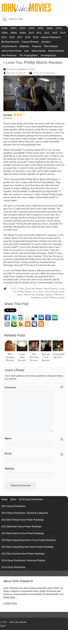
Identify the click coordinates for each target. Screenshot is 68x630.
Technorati (14, 324)
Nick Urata (29, 294)
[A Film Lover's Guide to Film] (26, 11)
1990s (13, 32)
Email (28, 318)
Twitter (14, 318)
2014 (62, 32)
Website (9, 468)
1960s (49, 28)
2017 (19, 37)
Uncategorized (48, 55)
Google (48, 318)
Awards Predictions (51, 37)
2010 (31, 32)
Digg (41, 318)
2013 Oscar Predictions (31, 499)
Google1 (21, 318)
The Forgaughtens (28, 55)
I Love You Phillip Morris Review (32, 62)
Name (8, 438)
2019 (35, 37)
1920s (13, 28)
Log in (2, 626)
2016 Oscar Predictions (13, 567)
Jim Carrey (37, 291)
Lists (26, 51)
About (13, 499)
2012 (46, 32)
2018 (27, 37)
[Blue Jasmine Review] (10, 345)
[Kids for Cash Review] (46, 345)
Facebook (7, 318)
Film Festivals (51, 46)
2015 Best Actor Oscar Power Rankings (21, 526)
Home (4, 28)
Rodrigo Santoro (44, 294)
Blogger (28, 324)
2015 (4, 37)
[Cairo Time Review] (22, 345)
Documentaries (9, 46)
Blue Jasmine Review (10, 357)
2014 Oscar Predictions (13, 506)
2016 (12, 37)
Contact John (10, 603)
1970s (59, 28)
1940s (31, 28)
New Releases (8, 55)
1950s (40, 28)
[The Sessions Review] (34, 345)
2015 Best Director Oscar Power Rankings (23, 553)
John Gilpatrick (17, 73)
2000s (22, 32)
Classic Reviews (30, 42)
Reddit (7, 324)
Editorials (24, 46)
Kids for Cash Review (46, 357)
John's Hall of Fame (11, 51)
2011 (39, 32)
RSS (41, 324)
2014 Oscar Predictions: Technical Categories (24, 513)
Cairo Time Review (22, 357)
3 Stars (21, 288)
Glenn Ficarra (50, 288)
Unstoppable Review (59, 355)
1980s (4, 32)
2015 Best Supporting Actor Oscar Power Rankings (27, 547)
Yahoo (21, 324)
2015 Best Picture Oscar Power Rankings (22, 519)
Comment (10, 387)
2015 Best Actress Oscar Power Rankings (22, 533)
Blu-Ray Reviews (10, 42)
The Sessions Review (34, 357)
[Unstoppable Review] (58, 345)
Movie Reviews (56, 51)
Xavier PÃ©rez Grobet (53, 297)
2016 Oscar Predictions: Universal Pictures (23, 560)
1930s (22, 28)
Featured (36, 46)
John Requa (51, 291)
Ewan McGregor (34, 288)
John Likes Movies (17, 622)
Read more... (10, 597)
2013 (54, 32)
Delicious (34, 318)
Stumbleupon (55, 318)
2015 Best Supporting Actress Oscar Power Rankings (28, 540)
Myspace (34, 324)
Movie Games (39, 51)
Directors (46, 42)
